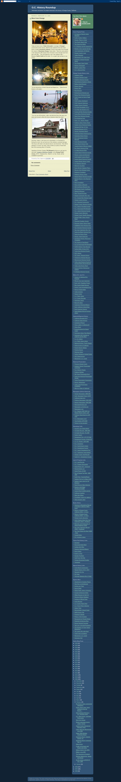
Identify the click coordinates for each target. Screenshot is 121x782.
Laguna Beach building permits (82, 491)
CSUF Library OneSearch (81, 101)
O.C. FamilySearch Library (81, 446)
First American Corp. (80, 118)
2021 (76, 654)
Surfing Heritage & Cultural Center (83, 354)
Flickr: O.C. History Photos (81, 120)
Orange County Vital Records (82, 454)
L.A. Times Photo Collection (82, 606)
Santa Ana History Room (81, 234)
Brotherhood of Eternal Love (82, 93)
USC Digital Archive (80, 356)
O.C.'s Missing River (80, 70)
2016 (76, 664)
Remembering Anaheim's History (83, 82)
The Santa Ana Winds (80, 44)
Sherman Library (79, 352)
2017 (76, 662)
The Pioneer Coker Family (81, 63)
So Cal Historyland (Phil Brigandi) (83, 244)
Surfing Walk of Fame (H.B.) (82, 249)
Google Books (78, 535)
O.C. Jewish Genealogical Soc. (83, 450)
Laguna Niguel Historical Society (83, 159)
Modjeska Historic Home (81, 174)
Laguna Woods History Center (82, 161)
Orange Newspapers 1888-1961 (83, 393)
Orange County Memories (81, 213)
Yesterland (77, 562)
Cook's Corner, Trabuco (81, 37)
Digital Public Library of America (83, 590)
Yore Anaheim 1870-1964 (81, 421)
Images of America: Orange (44, 152)
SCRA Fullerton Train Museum (82, 246)
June (77, 693)
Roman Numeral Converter (81, 623)
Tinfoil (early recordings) (81, 633)
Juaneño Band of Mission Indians (83, 146)
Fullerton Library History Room (82, 122)
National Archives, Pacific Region (83, 343)
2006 (76, 771)
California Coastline (80, 493)
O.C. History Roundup (44, 7)
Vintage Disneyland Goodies (82, 560)
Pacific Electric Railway (81, 347)
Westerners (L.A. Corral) (81, 358)
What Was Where (79, 495)
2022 (76, 651)
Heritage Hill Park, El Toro (81, 127)
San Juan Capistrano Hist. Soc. (83, 230)
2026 (76, 643)
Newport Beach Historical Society (83, 176)
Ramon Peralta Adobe (80, 289)
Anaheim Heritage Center (81, 77)
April (77, 698)
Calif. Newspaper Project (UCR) (83, 396)
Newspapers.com (79, 409)
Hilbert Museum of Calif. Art (82, 595)
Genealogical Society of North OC (83, 439)
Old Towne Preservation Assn (82, 374)
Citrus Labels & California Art (82, 325)
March (78, 700)
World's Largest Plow (80, 67)
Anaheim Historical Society (81, 79)
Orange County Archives (81, 200)
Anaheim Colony (79, 75)
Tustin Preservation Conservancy (83, 380)
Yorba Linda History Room (81, 266)
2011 (76, 675)
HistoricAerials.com (80, 468)
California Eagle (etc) (80, 398)
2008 (76, 767)
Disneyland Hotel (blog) (80, 544)
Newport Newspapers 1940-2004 (83, 402)
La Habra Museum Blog (81, 150)
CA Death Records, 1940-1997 (82, 430)
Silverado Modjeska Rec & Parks (83, 576)
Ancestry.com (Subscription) (82, 428)
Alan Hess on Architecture (81, 584)
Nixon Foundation (79, 182)
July (77, 691)
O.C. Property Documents (81, 464)
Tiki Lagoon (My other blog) (82, 631)
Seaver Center (78, 294)
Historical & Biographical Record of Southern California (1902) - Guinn (83, 507)
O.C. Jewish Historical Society (82, 211)
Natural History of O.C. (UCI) (82, 570)
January (78, 764)
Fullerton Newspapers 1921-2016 (83, 400)
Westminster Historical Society (82, 260)
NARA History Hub (79, 612)
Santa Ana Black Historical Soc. (83, 232)
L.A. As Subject (79, 339)
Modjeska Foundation (80, 172)
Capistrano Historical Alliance (82, 305)
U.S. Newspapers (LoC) (81, 418)
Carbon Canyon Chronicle (81, 105)
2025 (76, 645)
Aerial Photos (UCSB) (80, 471)
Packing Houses (79, 350)
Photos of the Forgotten (81, 616)
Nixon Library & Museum (81, 184)
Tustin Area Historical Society (82, 251)
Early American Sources (81, 309)
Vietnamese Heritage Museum (82, 257)
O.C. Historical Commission (82, 202)
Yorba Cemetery (79, 292)
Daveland (77, 542)
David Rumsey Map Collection (82, 485)
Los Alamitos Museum (80, 163)
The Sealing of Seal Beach (81, 242)
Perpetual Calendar (79, 614)
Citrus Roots (78, 327)
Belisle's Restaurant (80, 65)
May (77, 695)
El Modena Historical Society (82, 271)
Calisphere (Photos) (80, 322)
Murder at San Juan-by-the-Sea (83, 48)
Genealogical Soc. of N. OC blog (83, 437)
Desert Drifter (78, 588)
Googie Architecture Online (81, 592)
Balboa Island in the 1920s (83, 750)
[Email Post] (52, 158)
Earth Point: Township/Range (82, 477)
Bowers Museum (79, 86)
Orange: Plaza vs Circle (81, 40)
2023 (76, 649)
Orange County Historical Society (83, 204)
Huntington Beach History (81, 136)
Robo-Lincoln (79, 744)
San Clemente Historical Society (83, 227)
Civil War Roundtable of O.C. (82, 107)
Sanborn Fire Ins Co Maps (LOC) (83, 479)
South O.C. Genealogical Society (83, 457)
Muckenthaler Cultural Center (82, 610)
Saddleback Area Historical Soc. (83, 225)
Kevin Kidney (78, 551)
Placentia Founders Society (82, 221)
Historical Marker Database (81, 597)
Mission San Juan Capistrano (82, 281)
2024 (76, 647)
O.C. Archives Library (80, 537)
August (78, 689)
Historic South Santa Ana (81, 236)
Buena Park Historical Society (82, 95)
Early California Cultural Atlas (82, 307)
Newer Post (32, 171)
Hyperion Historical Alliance (82, 549)
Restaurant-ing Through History (83, 619)
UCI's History (78, 253)
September (79, 687)
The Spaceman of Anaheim (83, 754)
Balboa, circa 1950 (81, 752)
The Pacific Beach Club (81, 42)
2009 (76, 679)
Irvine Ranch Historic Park (81, 144)
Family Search (78, 435)
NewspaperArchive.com (81, 404)
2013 (76, 670)
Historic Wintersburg (80, 382)
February (78, 702)
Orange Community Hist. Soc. (82, 195)
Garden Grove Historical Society (83, 125)
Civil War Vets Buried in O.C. (82, 109)
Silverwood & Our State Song (82, 57)
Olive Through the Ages (81, 193)
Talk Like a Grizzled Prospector (83, 625)
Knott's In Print (78, 553)
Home (49, 171)
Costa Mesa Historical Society (82, 114)
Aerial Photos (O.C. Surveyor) (82, 466)
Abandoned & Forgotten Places (83, 582)
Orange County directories (81, 518)
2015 (76, 666)
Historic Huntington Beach (81, 131)
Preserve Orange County (81, 364)
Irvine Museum (78, 601)
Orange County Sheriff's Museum (83, 215)
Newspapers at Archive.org (81, 407)
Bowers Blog (78, 88)
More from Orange (38, 18)
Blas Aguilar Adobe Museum (82, 285)
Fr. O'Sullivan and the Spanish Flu (83, 46)
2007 (76, 769)
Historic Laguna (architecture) (82, 155)
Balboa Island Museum (80, 84)
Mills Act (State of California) (82, 388)
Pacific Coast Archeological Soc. (83, 287)
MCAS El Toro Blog (80, 165)
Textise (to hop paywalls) (81, 423)
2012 (76, 673)
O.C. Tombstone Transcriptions (83, 452)
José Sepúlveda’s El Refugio (82, 51)
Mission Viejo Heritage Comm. (82, 170)
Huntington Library (79, 300)
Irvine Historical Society (81, 141)
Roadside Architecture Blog (81, 621)
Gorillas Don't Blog (79, 547)
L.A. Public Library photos (81, 341)
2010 (76, 677)
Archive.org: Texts (79, 586)
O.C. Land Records (79, 462)
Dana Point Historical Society (82, 116)
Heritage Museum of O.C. (81, 129)
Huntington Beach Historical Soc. (83, 133)
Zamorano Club (78, 638)
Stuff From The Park (80, 558)
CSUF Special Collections (81, 103)
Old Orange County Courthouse (83, 189)
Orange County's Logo (80, 53)
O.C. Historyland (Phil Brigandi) (83, 208)
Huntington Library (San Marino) (83, 333)
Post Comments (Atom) (42, 174)
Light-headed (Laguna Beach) (82, 157)
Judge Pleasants (79, 55)
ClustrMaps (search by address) (83, 497)
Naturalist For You (79, 572)
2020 (76, 656)
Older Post (66, 171)
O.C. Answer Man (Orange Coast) (83, 198)
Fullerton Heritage (79, 372)
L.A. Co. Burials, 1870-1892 (82, 441)
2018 (76, 660)
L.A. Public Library (79, 296)
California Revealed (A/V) (81, 318)
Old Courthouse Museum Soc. (82, 187)
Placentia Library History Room (83, 223)
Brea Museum (78, 90)
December (79, 681)
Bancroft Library (79, 302)
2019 (76, 658)
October (78, 685)
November (79, 683)
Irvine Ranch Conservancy (81, 567)
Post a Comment (35, 165)
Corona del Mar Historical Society (83, 112)
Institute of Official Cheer (81, 599)
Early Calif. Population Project (82, 283)
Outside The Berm (79, 555)
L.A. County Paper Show (81, 603)
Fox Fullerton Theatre (80, 370)
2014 (76, 668)
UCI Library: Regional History (82, 255)
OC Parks (77, 574)
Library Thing (78, 608)
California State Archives (81, 320)
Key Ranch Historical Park (81, 148)
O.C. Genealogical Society (81, 448)
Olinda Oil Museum (79, 191)
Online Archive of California (81, 345)
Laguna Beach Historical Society (83, 152)
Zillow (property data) (80, 499)
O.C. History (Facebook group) (82, 206)
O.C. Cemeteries (79, 443)
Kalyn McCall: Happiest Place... (83, 168)
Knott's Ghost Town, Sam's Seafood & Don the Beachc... (83, 709)
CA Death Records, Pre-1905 (82, 433)
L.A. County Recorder (80, 298)
